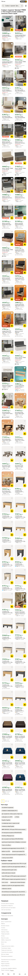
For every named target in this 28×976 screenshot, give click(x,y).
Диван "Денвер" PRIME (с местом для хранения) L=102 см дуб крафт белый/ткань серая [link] (20, 358)
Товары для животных (6, 950)
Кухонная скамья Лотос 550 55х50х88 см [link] (20, 117)
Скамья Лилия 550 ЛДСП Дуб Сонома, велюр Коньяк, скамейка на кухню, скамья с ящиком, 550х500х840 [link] (7, 331)
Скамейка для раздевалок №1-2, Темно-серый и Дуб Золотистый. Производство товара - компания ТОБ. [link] (7, 540)
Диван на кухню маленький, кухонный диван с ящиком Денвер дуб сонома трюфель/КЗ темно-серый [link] (20, 142)
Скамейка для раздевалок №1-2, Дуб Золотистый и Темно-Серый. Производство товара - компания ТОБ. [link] (20, 516)
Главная (3, 974)
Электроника (4, 929)
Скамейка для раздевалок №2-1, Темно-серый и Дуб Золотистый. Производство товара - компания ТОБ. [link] (20, 564)
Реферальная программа (7, 915)
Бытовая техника (5, 925)
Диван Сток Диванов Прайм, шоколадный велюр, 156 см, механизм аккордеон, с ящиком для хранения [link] (20, 737)
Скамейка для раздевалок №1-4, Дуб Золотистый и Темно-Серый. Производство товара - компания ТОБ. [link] (7, 710)
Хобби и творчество (6, 940)
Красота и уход (4, 938)
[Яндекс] (12, 970)
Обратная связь (5, 961)
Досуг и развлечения (6, 921)
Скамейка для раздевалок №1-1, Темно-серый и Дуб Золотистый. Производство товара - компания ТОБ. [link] (20, 491)
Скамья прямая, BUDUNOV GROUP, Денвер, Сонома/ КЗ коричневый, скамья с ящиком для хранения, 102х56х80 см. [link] (7, 35)
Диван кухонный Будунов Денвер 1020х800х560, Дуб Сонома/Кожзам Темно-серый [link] (7, 278)
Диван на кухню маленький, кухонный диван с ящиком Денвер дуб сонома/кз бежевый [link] (20, 197)
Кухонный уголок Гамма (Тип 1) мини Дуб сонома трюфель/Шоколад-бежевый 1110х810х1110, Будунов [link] (20, 439)
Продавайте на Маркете (7, 905)
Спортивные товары (6, 948)
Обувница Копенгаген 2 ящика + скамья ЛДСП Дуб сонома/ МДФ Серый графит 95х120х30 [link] (7, 386)
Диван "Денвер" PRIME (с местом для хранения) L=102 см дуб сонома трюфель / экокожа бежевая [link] (7, 169)
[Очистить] (22, 6)
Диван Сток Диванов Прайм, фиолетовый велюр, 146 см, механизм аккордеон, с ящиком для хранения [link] (7, 790)
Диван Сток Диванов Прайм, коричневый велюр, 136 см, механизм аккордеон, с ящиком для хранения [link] (7, 737)
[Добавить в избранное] (12, 17)
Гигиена (3, 927)
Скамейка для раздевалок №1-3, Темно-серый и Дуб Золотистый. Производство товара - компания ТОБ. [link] (7, 638)
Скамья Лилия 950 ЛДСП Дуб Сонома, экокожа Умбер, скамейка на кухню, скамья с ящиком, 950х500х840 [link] (19, 278)
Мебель (3, 923)
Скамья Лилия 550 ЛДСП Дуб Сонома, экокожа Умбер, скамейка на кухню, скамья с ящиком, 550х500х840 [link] (19, 305)
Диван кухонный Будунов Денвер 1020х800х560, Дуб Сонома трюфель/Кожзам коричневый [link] (20, 224)
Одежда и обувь (5, 931)
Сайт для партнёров (6, 909)
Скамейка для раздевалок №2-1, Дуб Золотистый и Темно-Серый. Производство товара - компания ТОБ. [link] (7, 564)
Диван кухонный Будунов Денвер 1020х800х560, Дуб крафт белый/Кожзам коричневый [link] (7, 358)
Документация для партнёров (8, 907)
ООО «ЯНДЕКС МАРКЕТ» (11, 968)
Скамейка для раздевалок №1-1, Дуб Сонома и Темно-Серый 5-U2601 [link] (20, 637)
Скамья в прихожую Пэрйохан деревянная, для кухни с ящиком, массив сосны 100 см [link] (20, 612)
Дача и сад (3, 942)
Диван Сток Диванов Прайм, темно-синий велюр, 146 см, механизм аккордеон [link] (20, 790)
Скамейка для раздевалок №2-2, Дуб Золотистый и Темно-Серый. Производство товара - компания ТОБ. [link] (7, 685)
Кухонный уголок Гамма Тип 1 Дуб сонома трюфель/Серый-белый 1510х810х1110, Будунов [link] (6, 466)
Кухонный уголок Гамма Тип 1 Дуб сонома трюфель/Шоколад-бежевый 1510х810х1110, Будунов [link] (19, 466)
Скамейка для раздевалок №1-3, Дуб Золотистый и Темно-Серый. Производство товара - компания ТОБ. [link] (20, 541)
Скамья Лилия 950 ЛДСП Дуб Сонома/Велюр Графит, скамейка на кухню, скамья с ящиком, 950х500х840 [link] (19, 250)
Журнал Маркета (5, 965)
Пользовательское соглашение (8, 959)
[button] (26, 6)
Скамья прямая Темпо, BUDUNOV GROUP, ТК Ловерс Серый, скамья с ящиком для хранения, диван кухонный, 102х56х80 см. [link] (7, 62)
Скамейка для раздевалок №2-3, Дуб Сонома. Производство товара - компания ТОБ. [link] (7, 612)
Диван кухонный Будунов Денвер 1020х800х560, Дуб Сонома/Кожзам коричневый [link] (7, 305)
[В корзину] (12, 29)
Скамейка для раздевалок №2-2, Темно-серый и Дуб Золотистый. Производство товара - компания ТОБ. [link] (20, 685)
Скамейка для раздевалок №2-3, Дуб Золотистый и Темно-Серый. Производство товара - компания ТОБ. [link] (20, 588)
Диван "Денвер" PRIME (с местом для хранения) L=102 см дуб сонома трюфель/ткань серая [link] (20, 169)
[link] (7, 807)
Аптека (3, 935)
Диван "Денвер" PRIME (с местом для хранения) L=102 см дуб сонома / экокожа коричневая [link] (7, 250)
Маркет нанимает (5, 963)
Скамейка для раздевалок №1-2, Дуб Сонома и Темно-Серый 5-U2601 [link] (20, 661)
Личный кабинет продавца (7, 903)
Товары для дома (5, 933)
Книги (2, 944)
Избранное (14, 974)
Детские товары (5, 954)
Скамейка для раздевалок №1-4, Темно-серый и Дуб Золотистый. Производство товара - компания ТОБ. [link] (20, 710)
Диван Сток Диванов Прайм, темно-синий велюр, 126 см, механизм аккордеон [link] (20, 763)
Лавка (8, 974)
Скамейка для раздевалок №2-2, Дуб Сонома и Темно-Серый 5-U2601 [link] (7, 661)
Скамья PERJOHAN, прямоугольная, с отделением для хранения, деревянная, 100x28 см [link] (20, 386)
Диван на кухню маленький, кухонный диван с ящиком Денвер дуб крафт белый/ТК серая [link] (7, 197)
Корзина (19, 974)
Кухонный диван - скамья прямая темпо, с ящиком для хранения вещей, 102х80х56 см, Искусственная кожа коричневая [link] (7, 413)
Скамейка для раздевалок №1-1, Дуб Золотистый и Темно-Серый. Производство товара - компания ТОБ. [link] (7, 516)
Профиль (25, 974)
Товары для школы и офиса (7, 946)
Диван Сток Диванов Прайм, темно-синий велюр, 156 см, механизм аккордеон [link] (7, 763)
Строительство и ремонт (7, 952)
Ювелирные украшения (6, 956)
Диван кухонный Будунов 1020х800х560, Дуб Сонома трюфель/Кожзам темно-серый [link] (20, 331)
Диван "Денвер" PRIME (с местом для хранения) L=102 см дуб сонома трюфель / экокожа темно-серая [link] (20, 62)
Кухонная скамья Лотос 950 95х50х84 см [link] (20, 90)
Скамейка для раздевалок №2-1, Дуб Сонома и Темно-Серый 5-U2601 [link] (7, 588)
